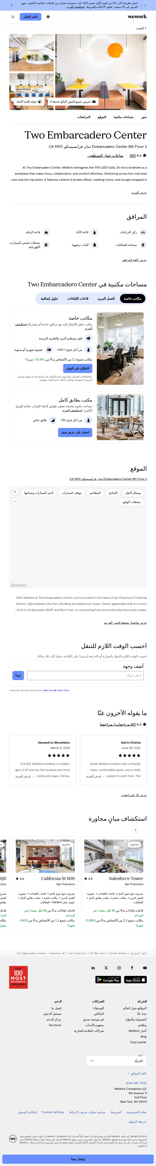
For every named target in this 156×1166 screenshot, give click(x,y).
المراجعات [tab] (83, 117)
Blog (143, 1036)
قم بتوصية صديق (93, 1019)
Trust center (138, 1042)
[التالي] (141, 5)
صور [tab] (144, 117)
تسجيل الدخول (52, 1013)
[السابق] (145, 5)
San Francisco (77, 953)
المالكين (99, 1013)
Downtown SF (57, 953)
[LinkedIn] (93, 968)
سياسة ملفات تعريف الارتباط (87, 1112)
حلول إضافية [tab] (49, 298)
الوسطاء (98, 1008)
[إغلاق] (11, 5)
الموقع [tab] (102, 117)
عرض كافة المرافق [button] (134, 260)
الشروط (116, 1112)
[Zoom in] (15, 492)
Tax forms (55, 1025)
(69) (133, 156)
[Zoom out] (15, 501)
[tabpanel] (78, 72)
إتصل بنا (56, 1008)
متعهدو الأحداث (94, 1025)
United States (118, 953)
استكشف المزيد (76, 7)
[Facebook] (132, 968)
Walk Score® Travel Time (56, 690)
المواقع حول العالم (134, 1008)
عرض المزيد (139, 192)
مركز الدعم (54, 1019)
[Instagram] (119, 968)
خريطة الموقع (137, 1121)
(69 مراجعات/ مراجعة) (118, 724)
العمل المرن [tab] (106, 298)
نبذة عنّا (141, 1013)
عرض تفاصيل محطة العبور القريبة (125, 622)
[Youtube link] (145, 968)
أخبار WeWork (137, 1030)
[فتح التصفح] (13, 17)
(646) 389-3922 (136, 1083)
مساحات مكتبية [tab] (124, 117)
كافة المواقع (139, 953)
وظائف (142, 1025)
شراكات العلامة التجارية (89, 1030)
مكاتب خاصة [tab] (133, 298)
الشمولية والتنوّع (136, 1019)
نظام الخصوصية (136, 1112)
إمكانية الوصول (27, 1112)
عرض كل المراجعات (134, 795)
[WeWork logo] (137, 16)
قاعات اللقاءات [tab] (77, 298)
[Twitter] (106, 968)
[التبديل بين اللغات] (48, 17)
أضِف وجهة (133, 666)
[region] (78, 537)
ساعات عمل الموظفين (105, 156)
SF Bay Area (98, 953)
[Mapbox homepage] (18, 585)
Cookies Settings (53, 1112)
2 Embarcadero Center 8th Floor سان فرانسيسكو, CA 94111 (108, 479)
